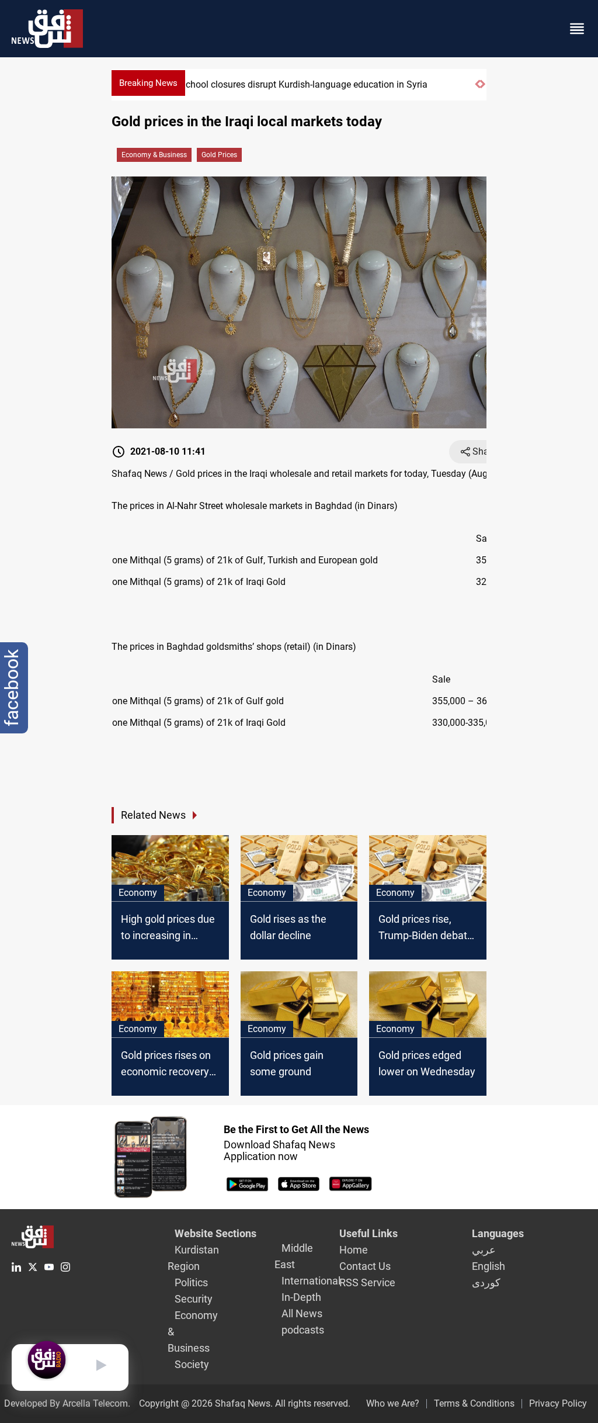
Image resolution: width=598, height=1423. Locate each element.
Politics (191, 1282)
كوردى (486, 1282)
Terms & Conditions (474, 1403)
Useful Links (368, 1233)
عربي (484, 1250)
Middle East (293, 1256)
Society (192, 1364)
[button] (477, 89)
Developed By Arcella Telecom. (67, 1403)
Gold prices (219, 155)
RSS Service (367, 1282)
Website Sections (215, 1233)
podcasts (302, 1330)
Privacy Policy (558, 1403)
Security (194, 1299)
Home (353, 1250)
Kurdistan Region (193, 1258)
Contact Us (365, 1266)
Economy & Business (154, 155)
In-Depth (301, 1297)
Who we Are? (392, 1403)
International (310, 1281)
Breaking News (148, 83)
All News (301, 1313)
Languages (498, 1233)
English (488, 1266)
